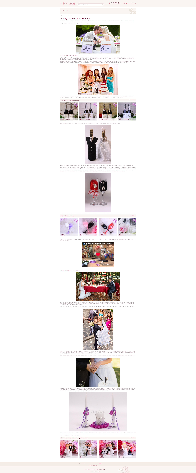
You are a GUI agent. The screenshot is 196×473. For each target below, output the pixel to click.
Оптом (90, 465)
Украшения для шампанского (70, 100)
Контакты (112, 463)
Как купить (91, 463)
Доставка (96, 463)
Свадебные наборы (81, 463)
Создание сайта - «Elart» (95, 471)
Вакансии (108, 463)
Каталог (75, 463)
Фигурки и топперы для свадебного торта (74, 438)
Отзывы (103, 463)
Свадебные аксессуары (64, 15)
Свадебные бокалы (67, 216)
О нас (87, 463)
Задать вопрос (96, 465)
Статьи (71, 15)
